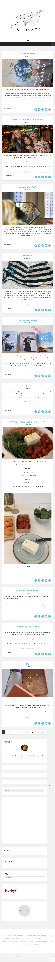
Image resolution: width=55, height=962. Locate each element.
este (30, 356)
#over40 (27, 255)
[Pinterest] (25, 44)
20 (27, 732)
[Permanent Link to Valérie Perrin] (27, 86)
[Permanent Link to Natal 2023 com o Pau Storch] (27, 152)
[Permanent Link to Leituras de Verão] (27, 353)
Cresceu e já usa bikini (27, 626)
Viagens (27, 610)
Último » (42, 732)
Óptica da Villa (40, 233)
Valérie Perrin (27, 53)
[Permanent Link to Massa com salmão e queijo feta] (27, 458)
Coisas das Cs (25, 171)
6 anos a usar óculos (27, 187)
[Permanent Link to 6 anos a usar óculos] (27, 224)
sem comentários (9, 108)
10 (23, 732)
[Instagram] (27, 44)
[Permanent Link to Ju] (27, 697)
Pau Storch (48, 155)
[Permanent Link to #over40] (27, 288)
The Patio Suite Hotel (27, 590)
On (25, 401)
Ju (27, 664)
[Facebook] (22, 44)
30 (32, 732)
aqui (44, 233)
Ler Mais (34, 99)
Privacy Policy (5, 958)
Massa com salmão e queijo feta (27, 422)
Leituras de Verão (27, 320)
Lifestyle (27, 103)
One (27, 386)
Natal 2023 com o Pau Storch (27, 119)
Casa (25, 574)
